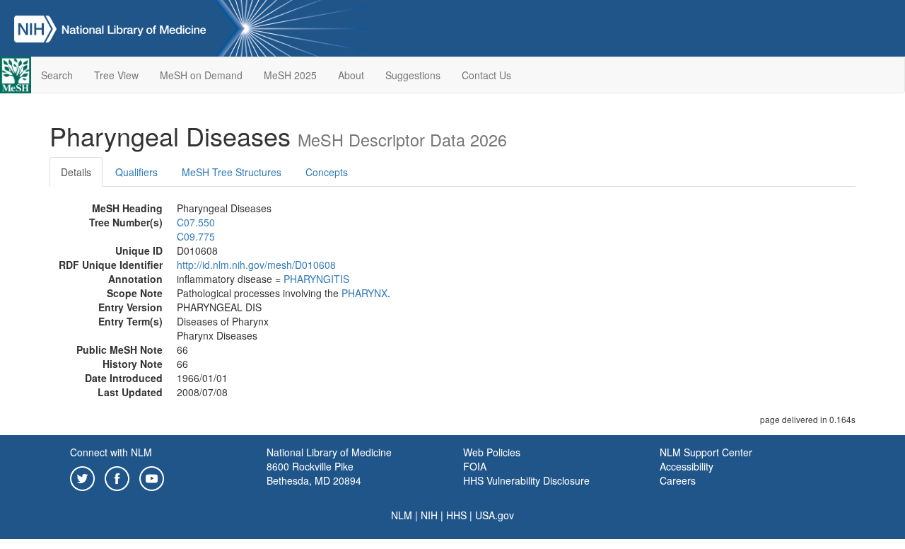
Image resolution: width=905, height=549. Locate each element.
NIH (429, 515)
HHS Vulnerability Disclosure (526, 480)
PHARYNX (364, 293)
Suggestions (412, 75)
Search (57, 75)
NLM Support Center (706, 452)
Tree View (116, 75)
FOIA (474, 466)
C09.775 (196, 236)
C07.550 (196, 222)
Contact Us (486, 75)
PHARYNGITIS (316, 279)
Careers (678, 480)
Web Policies (491, 452)
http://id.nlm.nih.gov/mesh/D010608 (256, 265)
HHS (456, 515)
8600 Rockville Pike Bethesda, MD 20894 (314, 473)
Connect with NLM (111, 452)
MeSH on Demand (201, 75)
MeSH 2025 (290, 75)
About (351, 75)
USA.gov (494, 515)
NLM (401, 515)
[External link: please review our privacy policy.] (82, 477)
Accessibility (686, 466)
